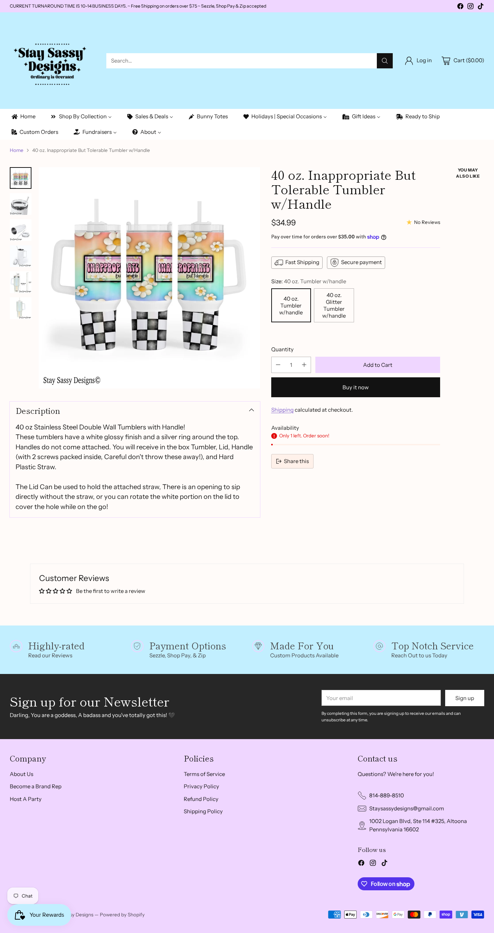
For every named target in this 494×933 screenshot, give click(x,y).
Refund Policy (201, 799)
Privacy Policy (201, 786)
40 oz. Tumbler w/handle (291, 305)
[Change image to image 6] (20, 308)
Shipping (282, 409)
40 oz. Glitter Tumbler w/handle (334, 305)
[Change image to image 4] (20, 256)
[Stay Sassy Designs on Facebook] (460, 7)
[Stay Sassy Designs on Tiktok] (480, 7)
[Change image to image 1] (20, 178)
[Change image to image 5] (20, 282)
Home (17, 150)
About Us (21, 774)
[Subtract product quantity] (278, 365)
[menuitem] (23, 117)
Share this (296, 461)
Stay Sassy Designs (72, 914)
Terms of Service (204, 774)
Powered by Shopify (122, 914)
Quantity (282, 349)
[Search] (385, 60)
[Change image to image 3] (20, 230)
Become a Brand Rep (35, 786)
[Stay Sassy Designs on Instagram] (470, 7)
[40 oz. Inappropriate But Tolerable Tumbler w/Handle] (149, 278)
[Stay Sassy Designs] (52, 60)
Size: (308, 281)
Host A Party (26, 799)
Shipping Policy (203, 811)
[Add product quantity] (304, 365)
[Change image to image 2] (20, 204)
